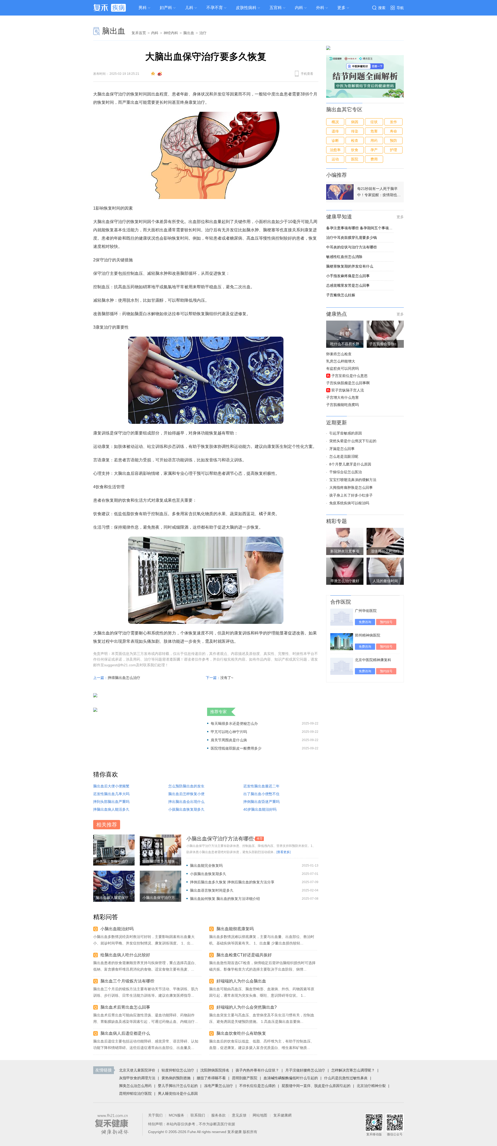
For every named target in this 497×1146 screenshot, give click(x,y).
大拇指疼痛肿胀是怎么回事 (351, 487)
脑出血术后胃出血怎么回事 (125, 1007)
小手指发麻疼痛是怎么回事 (348, 276)
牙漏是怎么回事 (342, 449)
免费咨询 (365, 622)
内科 (299, 7)
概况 (335, 122)
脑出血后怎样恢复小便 (186, 794)
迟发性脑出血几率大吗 (111, 794)
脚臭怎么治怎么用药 (135, 1086)
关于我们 (155, 1115)
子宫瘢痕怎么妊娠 (340, 295)
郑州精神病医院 (367, 635)
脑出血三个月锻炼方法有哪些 (127, 981)
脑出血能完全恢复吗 (206, 865)
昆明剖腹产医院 (244, 1078)
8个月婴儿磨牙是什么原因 (350, 464)
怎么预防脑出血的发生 (186, 786)
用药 (374, 140)
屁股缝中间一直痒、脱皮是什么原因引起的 (316, 1086)
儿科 (189, 7)
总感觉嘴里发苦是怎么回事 (348, 285)
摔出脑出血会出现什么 (186, 802)
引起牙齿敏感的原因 (345, 433)
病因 (354, 122)
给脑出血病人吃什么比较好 (125, 955)
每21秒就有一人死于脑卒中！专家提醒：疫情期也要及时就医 (379, 192)
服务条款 (218, 1115)
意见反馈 (239, 1115)
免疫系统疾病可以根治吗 (349, 503)
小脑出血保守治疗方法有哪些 (220, 838)
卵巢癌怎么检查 (339, 354)
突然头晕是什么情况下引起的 (352, 441)
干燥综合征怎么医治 (345, 472)
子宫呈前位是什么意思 (349, 376)
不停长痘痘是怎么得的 (257, 1086)
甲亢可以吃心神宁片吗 (229, 732)
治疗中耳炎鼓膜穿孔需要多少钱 (351, 237)
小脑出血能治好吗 (117, 929)
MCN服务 (176, 1115)
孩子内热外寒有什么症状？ (257, 1070)
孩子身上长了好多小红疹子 (351, 495)
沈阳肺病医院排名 (214, 1070)
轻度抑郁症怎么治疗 (178, 1070)
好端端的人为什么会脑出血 (241, 981)
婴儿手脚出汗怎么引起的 (178, 1086)
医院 (354, 159)
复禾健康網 (282, 1115)
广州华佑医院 (366, 611)
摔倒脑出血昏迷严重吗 (261, 802)
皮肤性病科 (246, 7)
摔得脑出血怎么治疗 (124, 678)
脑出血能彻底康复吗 (235, 929)
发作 (393, 122)
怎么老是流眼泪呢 (343, 456)
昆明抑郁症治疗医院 (135, 1093)
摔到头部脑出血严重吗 (111, 802)
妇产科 (166, 7)
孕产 (374, 150)
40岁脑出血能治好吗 (259, 809)
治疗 (203, 33)
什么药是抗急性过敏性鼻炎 (346, 1078)
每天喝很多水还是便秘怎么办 (234, 723)
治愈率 (335, 150)
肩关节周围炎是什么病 (229, 740)
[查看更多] (283, 852)
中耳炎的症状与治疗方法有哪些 (351, 247)
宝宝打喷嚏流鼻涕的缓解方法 (352, 480)
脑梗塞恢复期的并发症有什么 (349, 266)
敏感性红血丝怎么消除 (344, 257)
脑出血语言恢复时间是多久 (211, 890)
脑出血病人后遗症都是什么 (125, 1033)
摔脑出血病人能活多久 (111, 809)
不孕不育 (214, 7)
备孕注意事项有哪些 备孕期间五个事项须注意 (359, 228)
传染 (354, 131)
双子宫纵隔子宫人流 (347, 390)
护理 (393, 150)
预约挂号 (386, 622)
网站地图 (260, 1115)
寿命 (393, 131)
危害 (374, 131)
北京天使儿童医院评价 (137, 1070)
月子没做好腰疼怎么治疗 (305, 1070)
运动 (335, 159)
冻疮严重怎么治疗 (218, 1086)
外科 (320, 7)
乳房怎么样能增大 (340, 361)
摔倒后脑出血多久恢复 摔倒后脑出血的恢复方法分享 (232, 882)
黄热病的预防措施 (176, 1078)
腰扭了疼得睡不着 (211, 1078)
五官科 (275, 7)
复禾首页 (138, 33)
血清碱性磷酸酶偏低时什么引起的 (291, 1078)
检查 (354, 140)
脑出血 (113, 31)
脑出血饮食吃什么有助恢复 (241, 1033)
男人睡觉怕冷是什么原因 (178, 1093)
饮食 (354, 150)
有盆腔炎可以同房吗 (342, 368)
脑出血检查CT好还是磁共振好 (244, 955)
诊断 (335, 140)
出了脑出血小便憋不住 (261, 794)
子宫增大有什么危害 (342, 397)
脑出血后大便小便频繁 (111, 786)
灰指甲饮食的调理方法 (137, 1078)
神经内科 (171, 33)
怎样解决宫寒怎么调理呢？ (353, 1070)
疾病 (118, 7)
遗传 (335, 131)
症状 (374, 122)
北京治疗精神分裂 (371, 1086)
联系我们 (198, 1115)
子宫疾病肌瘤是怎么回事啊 (348, 383)
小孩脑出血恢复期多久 (186, 809)
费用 (374, 159)
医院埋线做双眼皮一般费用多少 (236, 748)
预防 (393, 140)
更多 (400, 217)
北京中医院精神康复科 (373, 660)
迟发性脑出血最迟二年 (261, 786)
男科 (142, 7)
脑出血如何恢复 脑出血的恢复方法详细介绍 (225, 899)
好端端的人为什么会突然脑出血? (246, 1007)
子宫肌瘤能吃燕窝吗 (342, 405)
